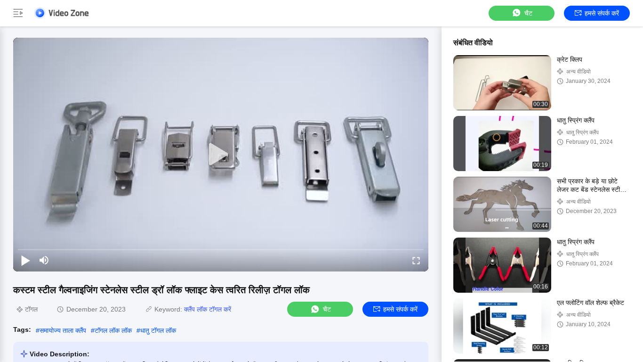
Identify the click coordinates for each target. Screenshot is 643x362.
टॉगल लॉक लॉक (113, 330)
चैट (528, 13)
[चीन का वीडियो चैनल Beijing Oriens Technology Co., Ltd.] (61, 13)
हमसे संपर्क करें (602, 13)
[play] (221, 154)
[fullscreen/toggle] (416, 260)
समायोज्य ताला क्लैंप (63, 330)
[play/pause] (25, 260)
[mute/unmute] (44, 260)
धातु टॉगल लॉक (158, 330)
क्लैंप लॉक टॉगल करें (207, 309)
